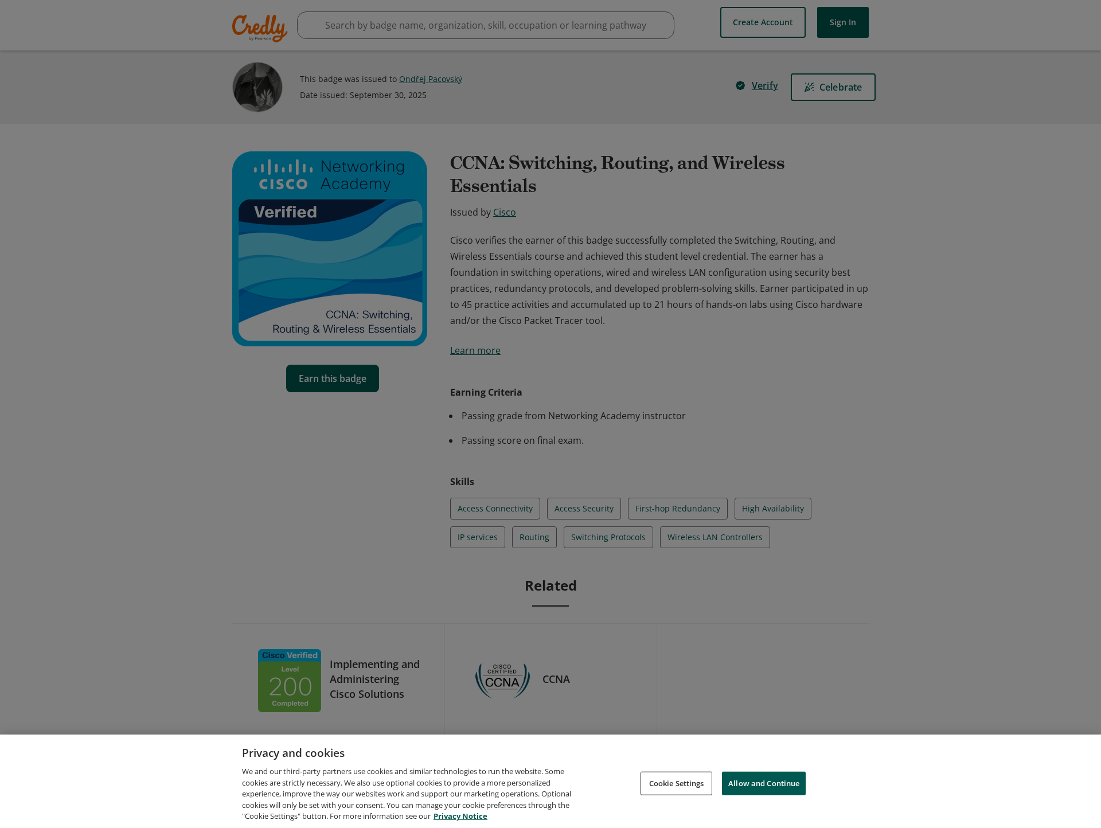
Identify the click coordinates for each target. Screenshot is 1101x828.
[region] (550, 781)
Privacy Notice (460, 816)
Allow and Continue (763, 783)
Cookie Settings (676, 783)
